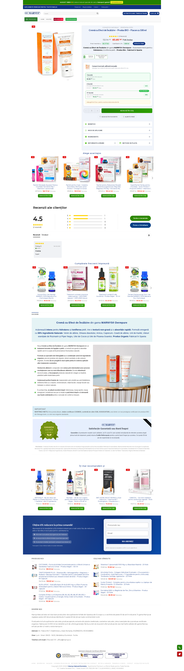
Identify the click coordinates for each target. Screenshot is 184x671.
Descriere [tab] (35, 314)
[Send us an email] (40, 644)
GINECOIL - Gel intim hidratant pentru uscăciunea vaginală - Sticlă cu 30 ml (140, 499)
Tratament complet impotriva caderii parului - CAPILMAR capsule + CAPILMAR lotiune (77, 296)
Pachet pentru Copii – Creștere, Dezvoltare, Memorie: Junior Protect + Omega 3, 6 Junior (77, 186)
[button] (154, 13)
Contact (96, 7)
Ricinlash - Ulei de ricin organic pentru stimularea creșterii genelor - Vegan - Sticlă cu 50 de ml (77, 499)
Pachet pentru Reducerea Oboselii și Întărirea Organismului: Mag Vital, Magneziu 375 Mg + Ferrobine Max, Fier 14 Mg (108, 186)
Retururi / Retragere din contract (84, 663)
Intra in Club (139, 43)
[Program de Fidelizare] (179, 654)
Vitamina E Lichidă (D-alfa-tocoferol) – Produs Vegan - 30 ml (108, 295)
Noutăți (48, 19)
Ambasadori (104, 7)
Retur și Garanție (104, 663)
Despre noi (77, 7)
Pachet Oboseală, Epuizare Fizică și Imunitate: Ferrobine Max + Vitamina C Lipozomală (45, 186)
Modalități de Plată (141, 663)
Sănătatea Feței (126, 27)
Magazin (49, 663)
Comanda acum (116, 2)
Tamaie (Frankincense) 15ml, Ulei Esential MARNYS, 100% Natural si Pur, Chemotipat (139, 296)
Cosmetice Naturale (110, 27)
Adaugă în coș (127, 111)
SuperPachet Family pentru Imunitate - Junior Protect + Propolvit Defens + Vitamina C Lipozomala (140, 186)
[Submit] (97, 13)
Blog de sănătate (87, 7)
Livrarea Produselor (62, 663)
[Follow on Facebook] (33, 644)
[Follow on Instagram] (36, 644)
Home (42, 19)
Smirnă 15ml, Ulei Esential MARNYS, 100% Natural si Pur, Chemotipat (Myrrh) (46, 296)
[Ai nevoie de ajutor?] (179, 647)
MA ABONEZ (127, 541)
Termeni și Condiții (119, 663)
